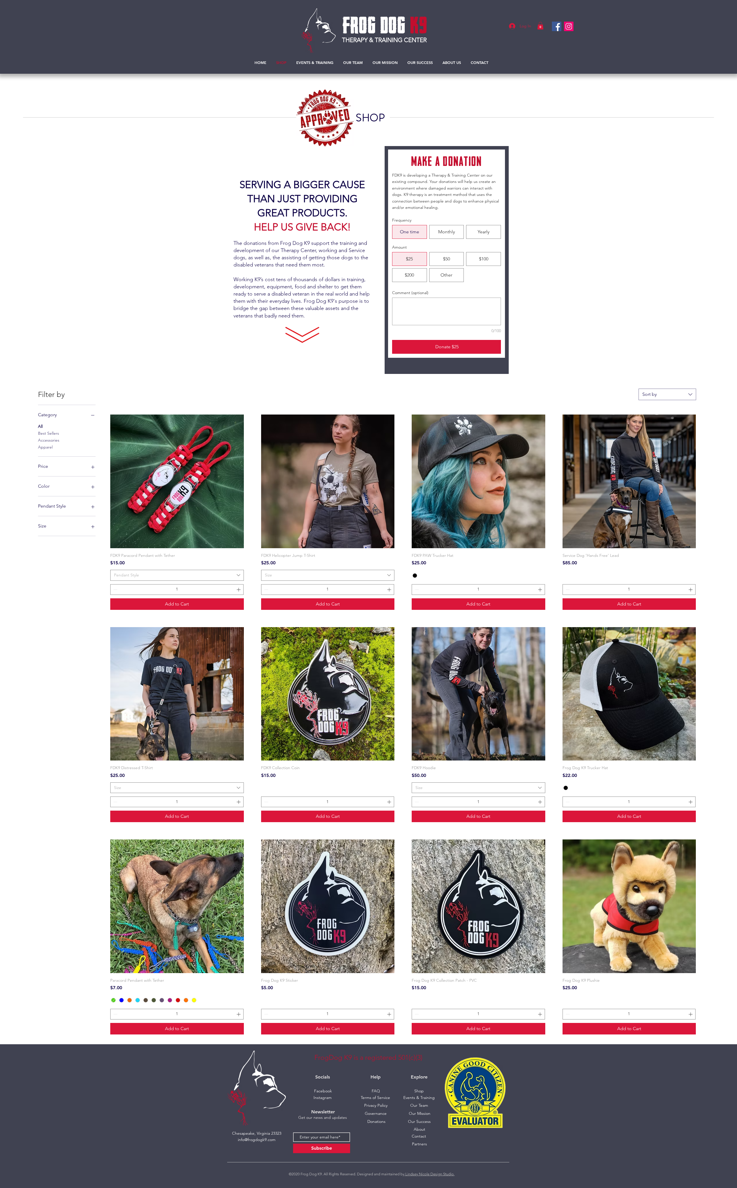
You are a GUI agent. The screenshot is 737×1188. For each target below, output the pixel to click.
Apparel (45, 447)
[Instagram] (568, 26)
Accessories (48, 440)
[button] (540, 25)
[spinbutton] (176, 589)
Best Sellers (48, 433)
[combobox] (667, 394)
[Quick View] (177, 481)
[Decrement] (114, 589)
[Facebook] (556, 26)
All (40, 426)
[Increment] (239, 589)
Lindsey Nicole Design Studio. (429, 1174)
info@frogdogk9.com (257, 1139)
